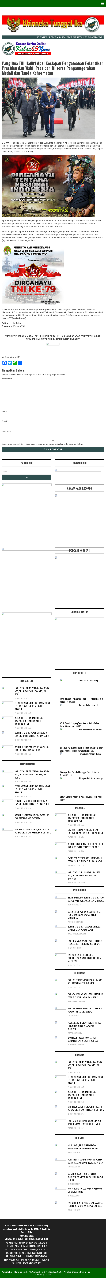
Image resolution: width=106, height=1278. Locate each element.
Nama (5, 411)
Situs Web (6, 431)
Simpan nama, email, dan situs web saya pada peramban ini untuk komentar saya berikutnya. (43, 444)
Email (5, 421)
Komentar (7, 379)
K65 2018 (48, 1274)
